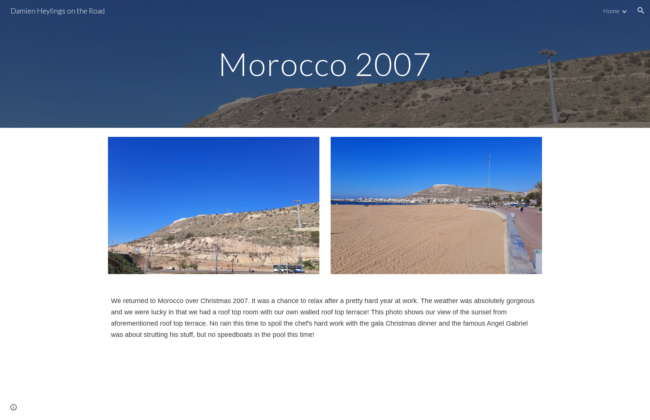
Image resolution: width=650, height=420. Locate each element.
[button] (641, 11)
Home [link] (611, 10)
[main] (325, 64)
